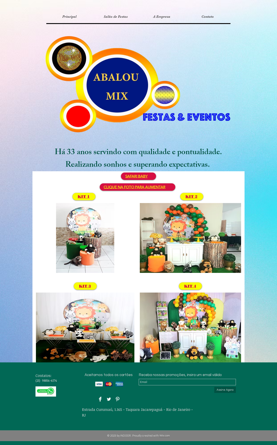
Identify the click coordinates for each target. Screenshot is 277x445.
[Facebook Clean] (100, 399)
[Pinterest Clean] (117, 399)
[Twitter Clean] (108, 399)
